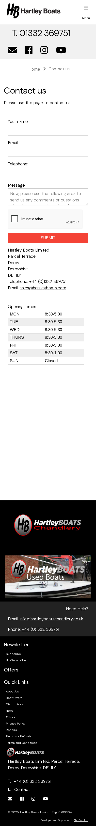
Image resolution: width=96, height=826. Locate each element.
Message (16, 185)
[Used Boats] (48, 576)
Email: (13, 142)
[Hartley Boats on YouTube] (61, 50)
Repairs (11, 730)
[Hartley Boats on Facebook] (28, 50)
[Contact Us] (12, 50)
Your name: (18, 121)
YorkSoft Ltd (81, 820)
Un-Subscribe (16, 660)
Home (34, 69)
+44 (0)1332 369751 (40, 629)
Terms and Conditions (21, 743)
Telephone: (18, 164)
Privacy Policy (16, 724)
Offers (10, 717)
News (10, 711)
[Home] (33, 11)
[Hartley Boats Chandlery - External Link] (48, 524)
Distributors (14, 704)
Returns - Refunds (19, 736)
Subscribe (13, 654)
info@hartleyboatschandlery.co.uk (51, 619)
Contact (22, 789)
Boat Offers (14, 698)
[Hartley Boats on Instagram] (44, 50)
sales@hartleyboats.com (43, 288)
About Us (12, 691)
